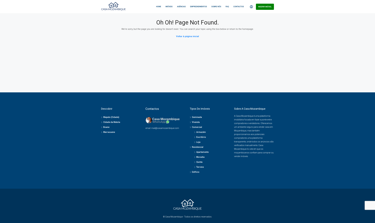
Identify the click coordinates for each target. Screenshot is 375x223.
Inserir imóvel (265, 7)
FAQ (227, 7)
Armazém (201, 132)
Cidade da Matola (111, 122)
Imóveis (169, 7)
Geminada (197, 117)
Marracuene (109, 132)
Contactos (238, 7)
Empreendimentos (198, 7)
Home (158, 7)
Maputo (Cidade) (111, 117)
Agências (181, 7)
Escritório (201, 137)
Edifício (195, 172)
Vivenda (196, 122)
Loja (198, 142)
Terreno (200, 167)
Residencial (197, 147)
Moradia (200, 157)
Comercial (197, 127)
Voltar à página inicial (187, 36)
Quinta (199, 162)
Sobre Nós (216, 7)
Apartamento (202, 152)
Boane (106, 127)
